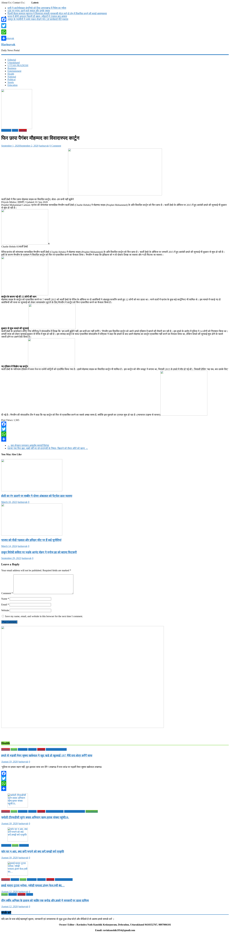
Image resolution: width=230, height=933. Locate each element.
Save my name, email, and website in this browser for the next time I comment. (44, 616)
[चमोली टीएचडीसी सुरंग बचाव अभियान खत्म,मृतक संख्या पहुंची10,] (18, 806)
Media (15, 130)
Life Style (23, 749)
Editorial (12, 59)
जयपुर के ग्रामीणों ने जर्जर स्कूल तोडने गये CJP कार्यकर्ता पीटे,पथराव (38, 19)
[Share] (115, 439)
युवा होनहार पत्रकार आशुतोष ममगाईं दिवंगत (28, 445)
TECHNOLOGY (55, 811)
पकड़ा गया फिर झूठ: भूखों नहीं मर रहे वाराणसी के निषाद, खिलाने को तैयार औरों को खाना (48, 448)
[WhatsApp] (115, 434)
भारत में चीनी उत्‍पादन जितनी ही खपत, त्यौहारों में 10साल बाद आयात (37, 16)
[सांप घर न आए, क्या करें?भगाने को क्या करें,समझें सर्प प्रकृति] (18, 840)
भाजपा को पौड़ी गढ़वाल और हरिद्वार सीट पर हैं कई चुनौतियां (31, 540)
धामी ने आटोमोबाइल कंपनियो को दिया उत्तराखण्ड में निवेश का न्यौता (37, 8)
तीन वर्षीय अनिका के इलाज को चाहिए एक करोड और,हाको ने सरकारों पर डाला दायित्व (45, 900)
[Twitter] (115, 429)
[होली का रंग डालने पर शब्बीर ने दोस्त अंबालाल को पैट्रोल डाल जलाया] (31, 490)
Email (5, 604)
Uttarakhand (14, 62)
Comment (7, 593)
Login (28, 2)
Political (11, 79)
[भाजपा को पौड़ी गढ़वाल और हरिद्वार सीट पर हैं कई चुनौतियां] (31, 534)
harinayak (44, 145)
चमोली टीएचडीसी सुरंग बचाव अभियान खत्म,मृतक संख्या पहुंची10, (35, 817)
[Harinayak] (7, 38)
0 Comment (55, 145)
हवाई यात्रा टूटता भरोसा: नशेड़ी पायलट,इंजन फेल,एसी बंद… (33, 885)
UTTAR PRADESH (18, 65)
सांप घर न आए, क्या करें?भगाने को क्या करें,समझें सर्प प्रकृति (32, 851)
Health (11, 74)
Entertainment (14, 71)
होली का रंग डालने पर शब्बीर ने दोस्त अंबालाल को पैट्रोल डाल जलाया (36, 496)
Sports (11, 82)
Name (5, 598)
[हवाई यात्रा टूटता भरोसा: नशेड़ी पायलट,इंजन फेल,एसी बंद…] (18, 874)
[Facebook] (115, 424)
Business (12, 68)
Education (13, 85)
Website (5, 610)
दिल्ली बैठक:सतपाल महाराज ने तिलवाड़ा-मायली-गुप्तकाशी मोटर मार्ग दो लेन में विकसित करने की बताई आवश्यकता (57, 13)
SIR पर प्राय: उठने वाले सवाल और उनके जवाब (29, 10)
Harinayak (8, 44)
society (29, 894)
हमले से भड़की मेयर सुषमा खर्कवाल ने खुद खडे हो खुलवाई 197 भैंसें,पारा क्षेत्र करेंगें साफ (46, 755)
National (12, 76)
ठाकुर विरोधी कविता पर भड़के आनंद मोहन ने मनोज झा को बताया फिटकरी (39, 552)
